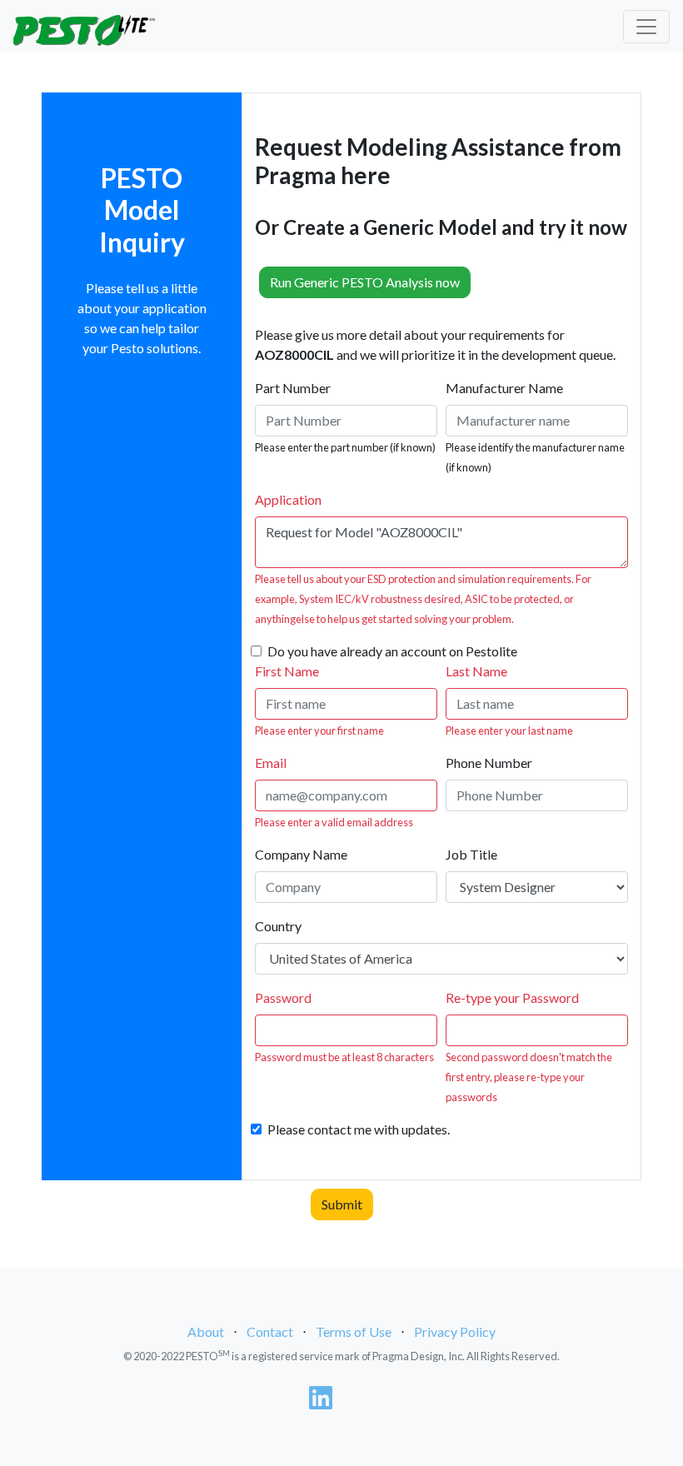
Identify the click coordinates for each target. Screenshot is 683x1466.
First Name (287, 671)
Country (278, 926)
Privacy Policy (455, 1331)
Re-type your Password (512, 997)
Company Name (301, 854)
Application (288, 499)
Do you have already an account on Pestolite (392, 651)
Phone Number (489, 762)
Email (271, 762)
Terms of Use (353, 1331)
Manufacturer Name (504, 388)
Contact (270, 1331)
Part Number (293, 388)
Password (283, 997)
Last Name (476, 671)
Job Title (471, 854)
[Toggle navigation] (646, 26)
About (205, 1331)
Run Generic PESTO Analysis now (365, 282)
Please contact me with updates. (358, 1129)
